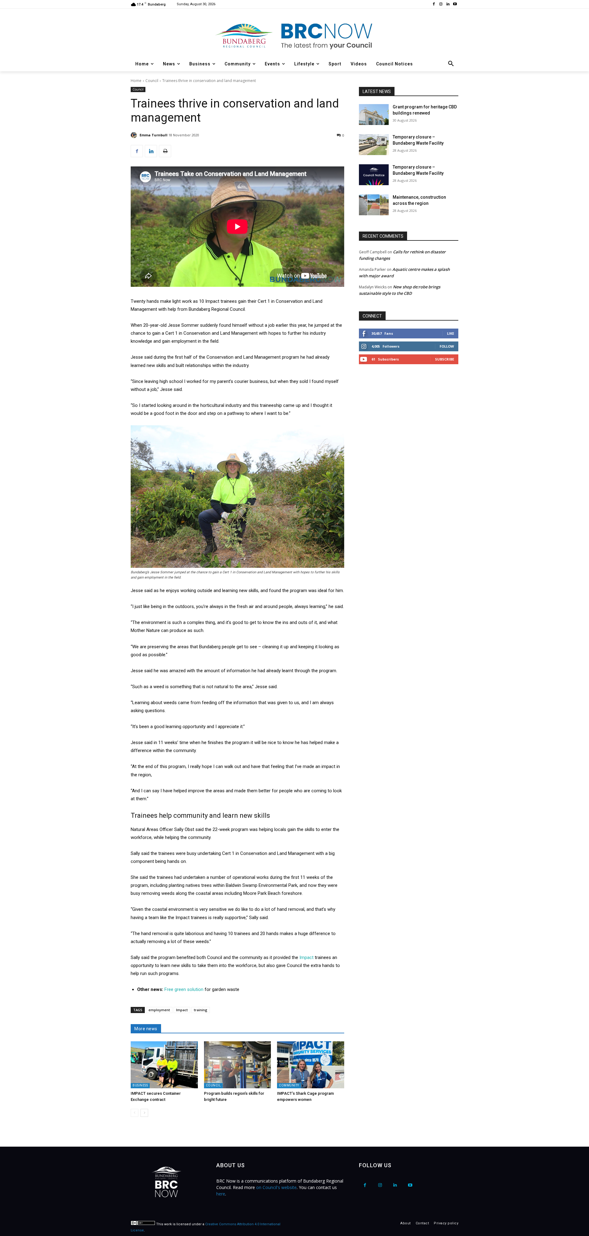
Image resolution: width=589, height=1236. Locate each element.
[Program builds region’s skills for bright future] (237, 1064)
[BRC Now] (294, 35)
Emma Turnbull (153, 135)
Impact (307, 957)
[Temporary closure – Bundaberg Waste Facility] (374, 144)
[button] (451, 64)
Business (140, 1085)
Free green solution (184, 989)
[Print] (165, 151)
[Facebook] (433, 4)
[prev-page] (134, 1113)
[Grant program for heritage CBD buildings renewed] (374, 114)
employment (159, 1010)
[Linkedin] (447, 4)
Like (450, 333)
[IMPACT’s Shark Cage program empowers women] (310, 1064)
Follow (447, 346)
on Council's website (276, 1187)
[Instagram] (441, 4)
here (220, 1194)
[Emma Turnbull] (135, 135)
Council (151, 80)
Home (136, 80)
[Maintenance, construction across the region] (374, 204)
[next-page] (144, 1113)
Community (289, 1085)
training (200, 1010)
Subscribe (444, 359)
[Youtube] (454, 4)
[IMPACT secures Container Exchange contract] (164, 1064)
